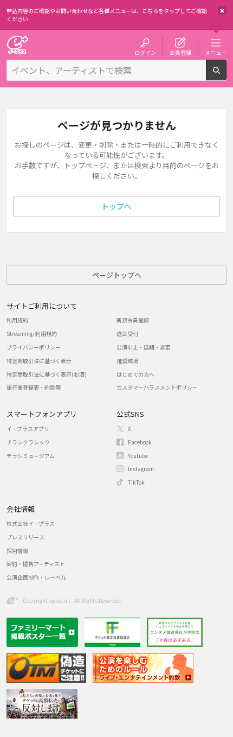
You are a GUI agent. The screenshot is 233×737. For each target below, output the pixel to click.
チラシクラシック (28, 442)
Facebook (140, 442)
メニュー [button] (215, 52)
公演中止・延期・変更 (143, 347)
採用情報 (17, 551)
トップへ (116, 206)
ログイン (145, 52)
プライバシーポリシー (34, 347)
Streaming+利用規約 (32, 333)
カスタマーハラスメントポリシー (157, 387)
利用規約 (17, 320)
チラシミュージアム (31, 456)
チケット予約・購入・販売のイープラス (17, 44)
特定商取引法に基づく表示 (39, 361)
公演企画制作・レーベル (36, 577)
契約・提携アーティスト (36, 564)
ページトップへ (116, 275)
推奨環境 (127, 361)
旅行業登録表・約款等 (34, 387)
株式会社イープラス (31, 523)
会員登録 (180, 52)
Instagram (141, 469)
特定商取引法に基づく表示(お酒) (47, 374)
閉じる (222, 11)
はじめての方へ (135, 374)
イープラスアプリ (28, 428)
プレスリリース (25, 537)
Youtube (138, 456)
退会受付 (127, 333)
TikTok (136, 482)
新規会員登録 (132, 320)
